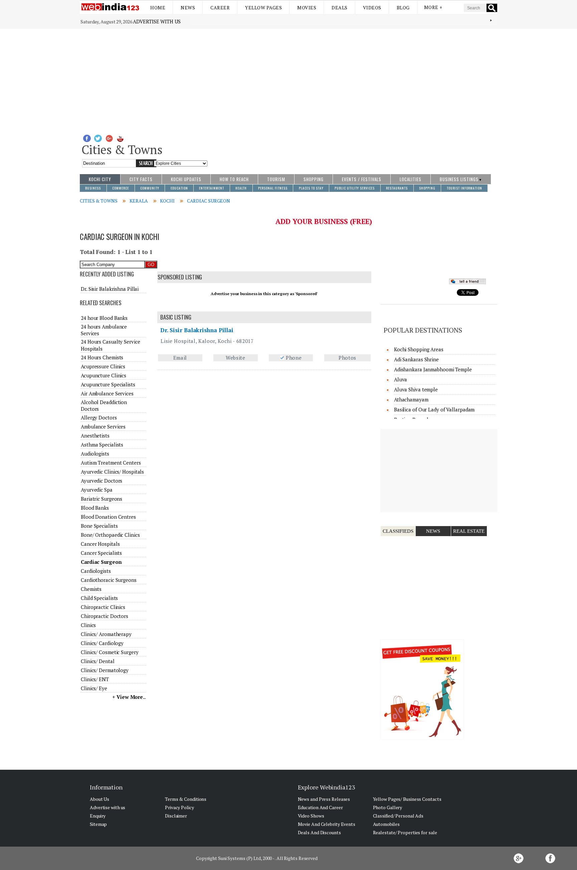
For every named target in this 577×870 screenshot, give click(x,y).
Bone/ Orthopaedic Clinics (110, 534)
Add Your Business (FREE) (323, 221)
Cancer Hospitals (100, 543)
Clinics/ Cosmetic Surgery (110, 652)
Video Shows (311, 816)
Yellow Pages (263, 7)
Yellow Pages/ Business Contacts (407, 799)
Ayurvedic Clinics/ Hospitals (112, 471)
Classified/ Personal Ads (398, 816)
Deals (340, 7)
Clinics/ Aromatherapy (106, 634)
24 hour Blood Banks (104, 318)
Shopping (314, 179)
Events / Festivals (361, 179)
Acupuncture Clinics (103, 375)
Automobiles (386, 824)
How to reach (234, 179)
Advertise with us (156, 21)
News (188, 7)
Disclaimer (176, 816)
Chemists (91, 589)
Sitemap (98, 824)
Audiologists (95, 453)
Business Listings (459, 179)
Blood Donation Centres (108, 516)
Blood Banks (95, 507)
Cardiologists (96, 571)
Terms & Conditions (185, 799)
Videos (372, 7)
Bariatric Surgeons (101, 498)
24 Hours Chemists (102, 357)
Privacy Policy (179, 807)
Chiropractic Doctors (104, 616)
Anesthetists (95, 435)
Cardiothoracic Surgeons (109, 580)
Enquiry (98, 816)
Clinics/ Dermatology (105, 670)
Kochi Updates (186, 179)
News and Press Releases (324, 799)
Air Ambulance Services (107, 393)
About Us (99, 799)
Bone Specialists (99, 525)
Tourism (276, 179)
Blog (403, 7)
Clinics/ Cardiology (102, 643)
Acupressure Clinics (103, 366)
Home (157, 7)
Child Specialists (99, 598)
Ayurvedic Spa (97, 489)
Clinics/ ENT (95, 679)
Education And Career (320, 807)
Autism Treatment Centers (111, 462)
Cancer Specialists (101, 552)
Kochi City (100, 179)
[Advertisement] (288, 79)
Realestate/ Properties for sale (405, 832)
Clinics (88, 625)
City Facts (141, 179)
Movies (306, 7)
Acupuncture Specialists (108, 384)
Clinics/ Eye (94, 688)
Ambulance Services (103, 426)
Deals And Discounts (319, 832)
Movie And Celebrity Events (326, 824)
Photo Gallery (387, 807)
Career (220, 7)
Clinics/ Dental (98, 661)
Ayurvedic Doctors (101, 480)
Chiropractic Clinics (103, 607)
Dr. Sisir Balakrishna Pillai (196, 330)
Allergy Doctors (99, 417)
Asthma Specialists (102, 444)
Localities (410, 179)
